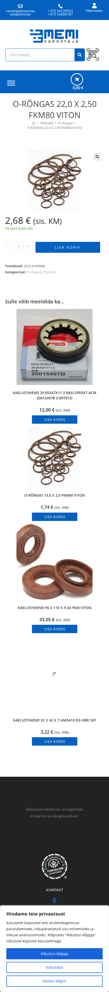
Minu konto (94, 11)
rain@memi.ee (20, 14)
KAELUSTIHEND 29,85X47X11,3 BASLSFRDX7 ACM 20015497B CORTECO (54, 395)
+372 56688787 (60, 14)
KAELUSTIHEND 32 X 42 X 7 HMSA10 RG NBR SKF (54, 720)
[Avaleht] (33, 123)
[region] (54, 948)
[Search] (80, 55)
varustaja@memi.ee (20, 11)
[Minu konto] (94, 5)
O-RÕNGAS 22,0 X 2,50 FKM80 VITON (54, 127)
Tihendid (49, 272)
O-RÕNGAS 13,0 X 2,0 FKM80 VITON (54, 495)
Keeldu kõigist (54, 981)
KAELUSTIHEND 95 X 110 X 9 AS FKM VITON (55, 607)
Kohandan (54, 967)
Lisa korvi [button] (54, 419)
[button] (97, 157)
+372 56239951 (60, 11)
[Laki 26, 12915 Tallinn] (54, 900)
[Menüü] (11, 83)
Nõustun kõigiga (54, 953)
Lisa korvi (68, 247)
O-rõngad (33, 272)
